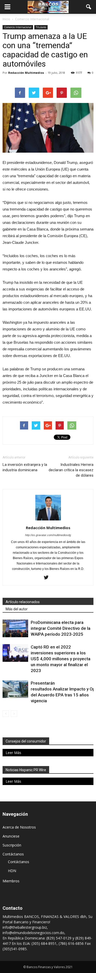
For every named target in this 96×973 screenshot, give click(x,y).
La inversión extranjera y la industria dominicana (25, 467)
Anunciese (11, 836)
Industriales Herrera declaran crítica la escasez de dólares (71, 470)
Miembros (11, 880)
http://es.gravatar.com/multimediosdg (48, 535)
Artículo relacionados (23, 602)
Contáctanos (13, 854)
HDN (12, 870)
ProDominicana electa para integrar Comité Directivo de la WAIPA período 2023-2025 (60, 628)
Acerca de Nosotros (19, 827)
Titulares (41, 27)
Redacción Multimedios (26, 73)
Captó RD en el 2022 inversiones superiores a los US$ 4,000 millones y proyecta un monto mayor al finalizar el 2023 (60, 658)
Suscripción (12, 845)
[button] (89, 7)
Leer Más (13, 752)
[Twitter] (48, 577)
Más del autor (17, 609)
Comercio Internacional (17, 27)
